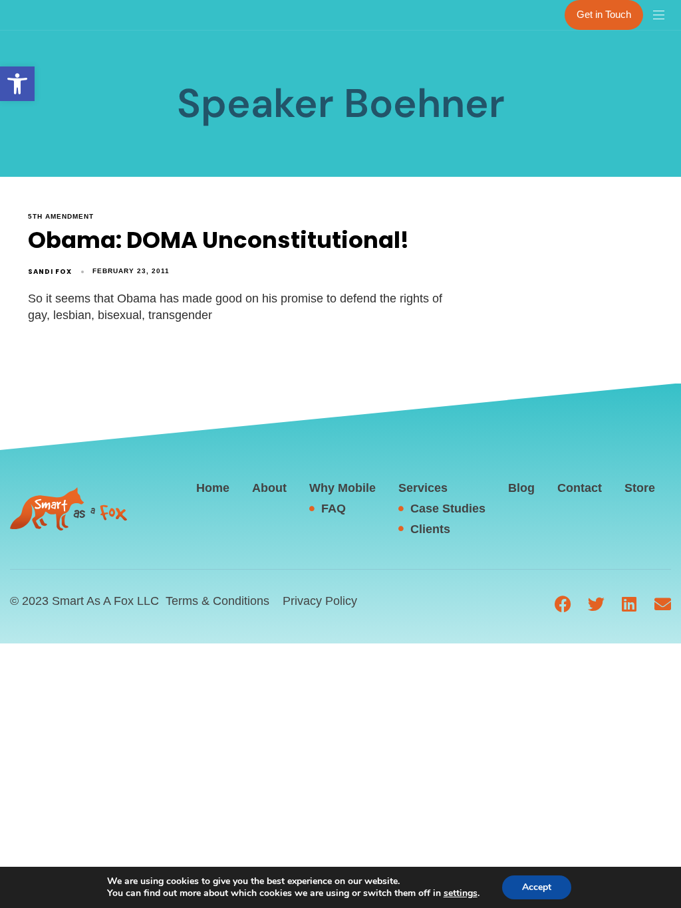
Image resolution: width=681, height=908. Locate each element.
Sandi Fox (50, 272)
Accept (536, 887)
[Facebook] (563, 604)
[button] (17, 83)
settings (460, 893)
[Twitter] (596, 604)
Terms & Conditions (217, 601)
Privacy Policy (320, 601)
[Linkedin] (629, 604)
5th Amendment (61, 216)
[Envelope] (662, 604)
